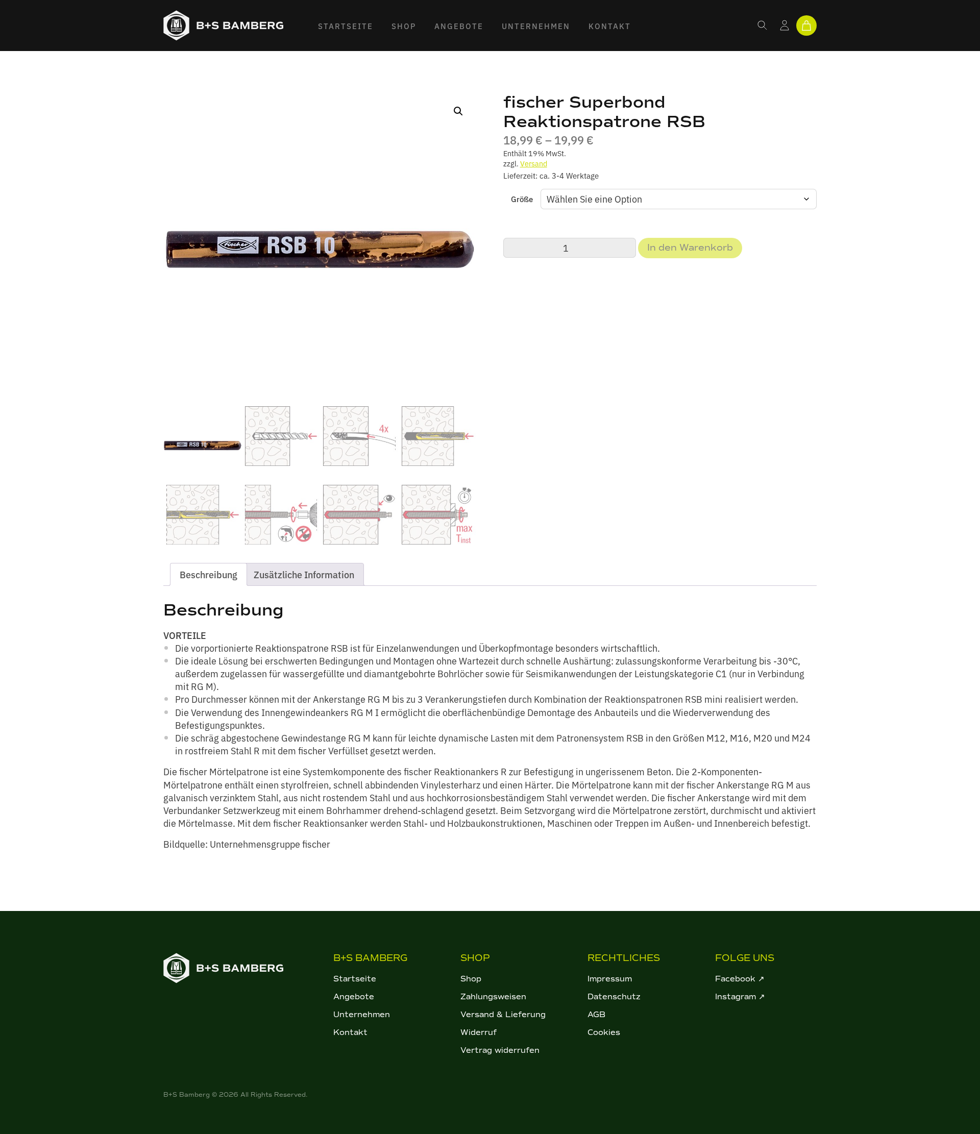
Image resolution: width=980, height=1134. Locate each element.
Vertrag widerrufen (500, 1050)
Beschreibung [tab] (208, 574)
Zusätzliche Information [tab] (304, 574)
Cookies (603, 1032)
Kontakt (610, 25)
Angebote (458, 25)
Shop (403, 25)
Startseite (345, 25)
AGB (596, 1014)
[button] (458, 111)
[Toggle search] (762, 25)
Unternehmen (536, 25)
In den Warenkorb (690, 247)
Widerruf (478, 1032)
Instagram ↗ (740, 996)
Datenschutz (614, 996)
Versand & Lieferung (503, 1014)
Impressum (609, 978)
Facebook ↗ (740, 978)
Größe (522, 198)
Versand (533, 163)
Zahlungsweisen (493, 996)
